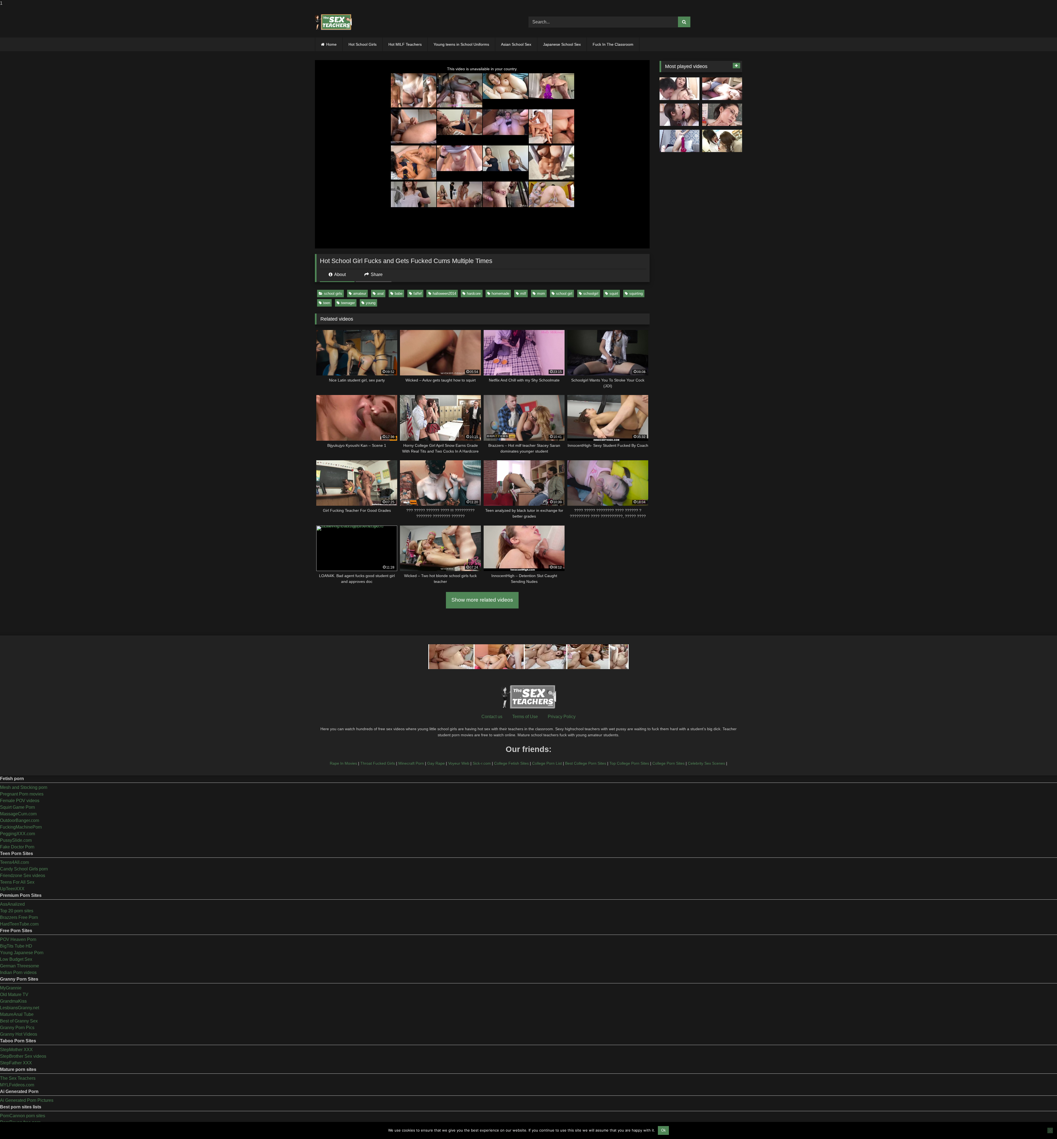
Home (331, 44)
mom (541, 293)
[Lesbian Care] (679, 115)
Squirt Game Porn (17, 807)
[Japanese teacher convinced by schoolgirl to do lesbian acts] (722, 141)
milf (523, 293)
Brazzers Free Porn (19, 917)
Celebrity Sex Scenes (706, 763)
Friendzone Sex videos (22, 875)
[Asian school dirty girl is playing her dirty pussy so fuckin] (679, 141)
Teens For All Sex (17, 882)
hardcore (474, 293)
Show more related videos (482, 600)
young (370, 303)
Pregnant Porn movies (21, 794)
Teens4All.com (14, 862)
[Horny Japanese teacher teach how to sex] (722, 115)
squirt (613, 293)
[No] (1050, 1130)
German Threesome (19, 966)
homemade (500, 293)
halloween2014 (444, 293)
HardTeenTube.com (19, 924)
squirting (636, 293)
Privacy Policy (562, 716)
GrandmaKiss (13, 1001)
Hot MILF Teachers (405, 44)
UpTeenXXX (12, 888)
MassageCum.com (18, 813)
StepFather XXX (16, 1062)
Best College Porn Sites (585, 763)
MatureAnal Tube (17, 1014)
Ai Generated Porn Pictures (26, 1100)
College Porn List (547, 763)
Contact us (491, 716)
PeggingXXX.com (17, 833)
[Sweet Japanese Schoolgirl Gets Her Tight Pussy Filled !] (722, 88)
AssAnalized (12, 904)
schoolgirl (590, 293)
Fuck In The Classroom (613, 44)
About (339, 274)
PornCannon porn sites (22, 1115)
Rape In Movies (343, 763)
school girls (333, 293)
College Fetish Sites (511, 763)
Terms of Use (525, 716)
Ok (663, 1130)
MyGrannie (10, 988)
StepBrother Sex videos (23, 1056)
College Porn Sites (668, 763)
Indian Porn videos (18, 972)
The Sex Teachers (18, 1078)
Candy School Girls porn (24, 869)
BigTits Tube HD (16, 946)
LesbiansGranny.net (19, 1007)
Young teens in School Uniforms (461, 44)
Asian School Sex (516, 44)
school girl (564, 293)
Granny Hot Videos (18, 1034)
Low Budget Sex (16, 959)
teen (326, 303)
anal (380, 293)
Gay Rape (436, 763)
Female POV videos (19, 800)
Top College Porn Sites (629, 763)
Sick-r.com (482, 763)
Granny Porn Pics (17, 1027)
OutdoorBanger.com (19, 820)
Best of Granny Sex (19, 1021)
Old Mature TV (14, 994)
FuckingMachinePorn (21, 827)
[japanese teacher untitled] (679, 88)
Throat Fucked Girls (377, 763)
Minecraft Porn (411, 763)
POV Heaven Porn (18, 939)
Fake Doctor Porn (17, 847)
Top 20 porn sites (16, 910)
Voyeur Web (458, 763)
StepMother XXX (16, 1049)
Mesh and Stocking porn (23, 787)
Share (376, 274)
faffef (417, 293)
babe (398, 293)
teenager (348, 303)
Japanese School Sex (562, 44)
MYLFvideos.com (17, 1085)
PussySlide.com (16, 840)
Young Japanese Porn (21, 952)
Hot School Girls (362, 44)
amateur (359, 293)
